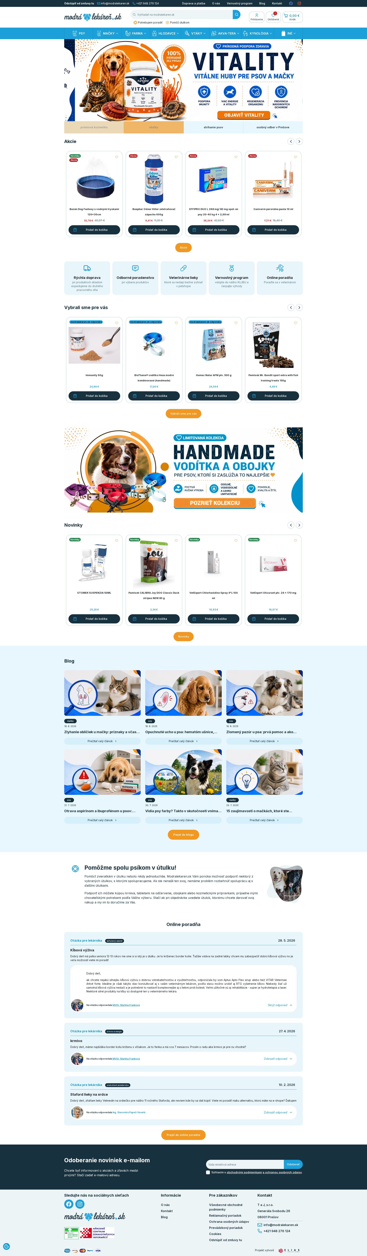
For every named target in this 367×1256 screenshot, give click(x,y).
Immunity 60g (94, 375)
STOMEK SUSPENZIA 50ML (94, 592)
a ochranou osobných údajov (282, 1172)
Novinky (183, 636)
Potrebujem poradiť (150, 22)
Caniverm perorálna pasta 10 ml (273, 209)
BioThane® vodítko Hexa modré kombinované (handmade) (153, 378)
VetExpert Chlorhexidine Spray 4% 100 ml (213, 595)
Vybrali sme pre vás (183, 413)
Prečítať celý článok (100, 741)
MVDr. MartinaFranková (126, 1005)
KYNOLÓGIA (259, 33)
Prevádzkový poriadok (226, 1228)
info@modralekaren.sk (115, 3)
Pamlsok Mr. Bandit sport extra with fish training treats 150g (273, 378)
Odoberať (293, 1164)
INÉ (289, 33)
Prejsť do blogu (183, 834)
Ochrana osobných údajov (229, 1222)
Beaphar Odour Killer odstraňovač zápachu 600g (153, 212)
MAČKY (109, 33)
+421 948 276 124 (147, 3)
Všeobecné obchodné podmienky (226, 1207)
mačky (70, 721)
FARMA (137, 33)
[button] (116, 540)
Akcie (183, 247)
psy (150, 721)
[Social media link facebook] (291, 3)
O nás (216, 3)
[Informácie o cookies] (6, 1246)
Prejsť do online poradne (183, 1135)
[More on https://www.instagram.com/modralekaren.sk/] (79, 1204)
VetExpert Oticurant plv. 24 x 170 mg (273, 592)
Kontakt (277, 3)
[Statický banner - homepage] (183, 470)
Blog (262, 3)
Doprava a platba (193, 3)
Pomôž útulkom (179, 22)
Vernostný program (239, 3)
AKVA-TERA (227, 33)
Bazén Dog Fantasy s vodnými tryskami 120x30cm (94, 212)
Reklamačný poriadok (225, 1215)
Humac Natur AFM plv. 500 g (213, 375)
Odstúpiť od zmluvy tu (79, 3)
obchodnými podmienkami (244, 1172)
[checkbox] (208, 1172)
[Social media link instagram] (299, 3)
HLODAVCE (167, 33)
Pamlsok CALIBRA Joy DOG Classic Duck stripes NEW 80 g (153, 595)
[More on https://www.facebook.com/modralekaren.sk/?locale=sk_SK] (68, 1204)
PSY (82, 33)
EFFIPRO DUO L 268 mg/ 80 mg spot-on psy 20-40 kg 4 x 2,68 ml (213, 212)
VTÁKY (196, 33)
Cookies (215, 1234)
